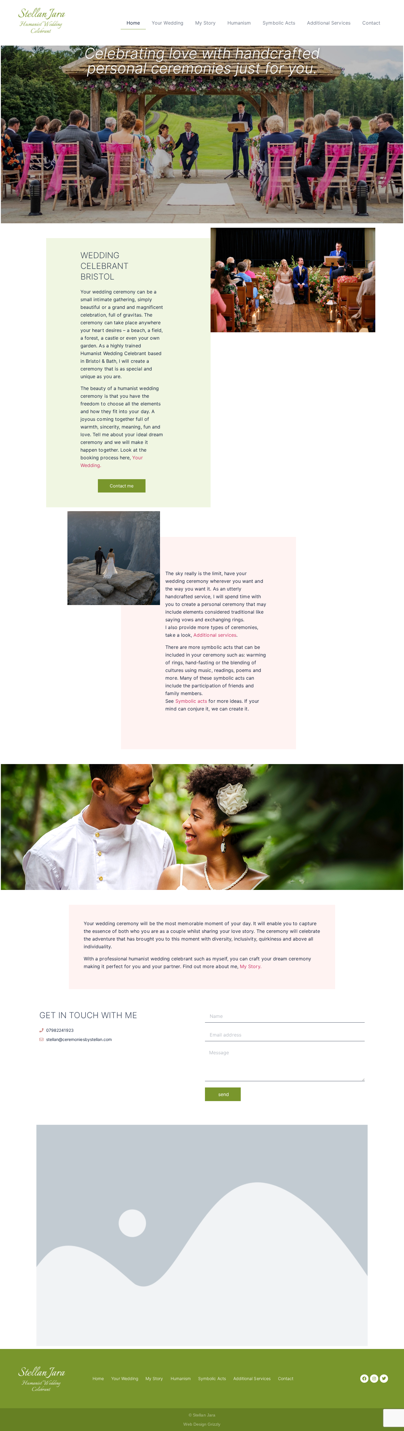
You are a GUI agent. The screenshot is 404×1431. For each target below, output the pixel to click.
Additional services (214, 635)
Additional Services (328, 23)
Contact (371, 23)
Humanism (239, 23)
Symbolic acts (191, 701)
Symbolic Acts (279, 23)
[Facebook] (364, 1378)
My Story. (250, 966)
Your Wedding (167, 23)
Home (133, 23)
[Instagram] (374, 1378)
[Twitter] (384, 1378)
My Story (205, 23)
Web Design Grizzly (201, 1424)
